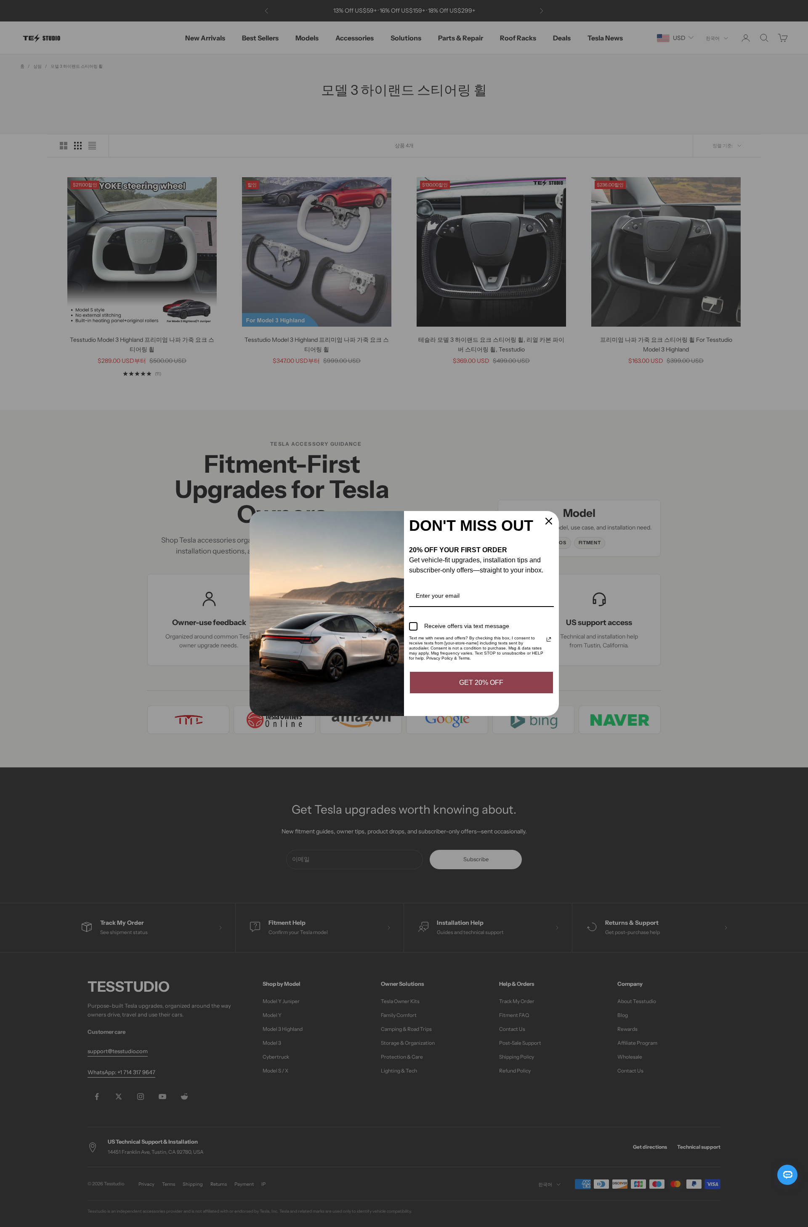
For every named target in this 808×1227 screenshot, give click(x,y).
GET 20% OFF (481, 682)
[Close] (549, 521)
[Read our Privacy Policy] (549, 639)
